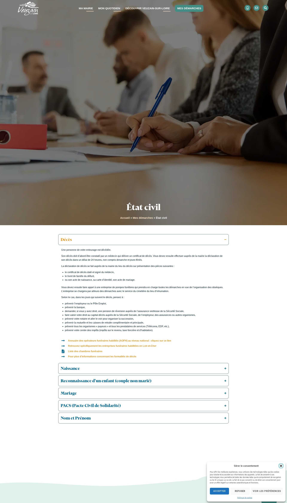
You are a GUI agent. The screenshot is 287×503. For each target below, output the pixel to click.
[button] (281, 465)
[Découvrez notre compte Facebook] (248, 8)
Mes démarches (143, 217)
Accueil (125, 217)
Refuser (240, 491)
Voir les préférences (267, 491)
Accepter (219, 491)
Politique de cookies (244, 498)
